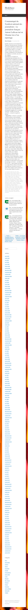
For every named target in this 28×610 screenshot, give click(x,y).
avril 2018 (7, 452)
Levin (9, 181)
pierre (13, 185)
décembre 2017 (8, 460)
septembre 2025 (8, 276)
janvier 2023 (7, 337)
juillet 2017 (7, 470)
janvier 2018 (7, 458)
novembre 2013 (8, 548)
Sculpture (7, 586)
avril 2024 (7, 306)
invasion (19, 178)
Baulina (6, 174)
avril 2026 (7, 262)
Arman (14, 172)
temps (6, 189)
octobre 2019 (7, 415)
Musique (6, 578)
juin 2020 (7, 399)
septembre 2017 (8, 466)
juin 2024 (7, 302)
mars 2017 (7, 478)
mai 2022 (7, 353)
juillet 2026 (7, 258)
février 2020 (7, 407)
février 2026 (7, 266)
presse (15, 185)
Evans (12, 176)
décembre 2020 (8, 387)
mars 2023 (7, 333)
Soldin (9, 188)
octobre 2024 (7, 294)
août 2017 (7, 468)
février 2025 (7, 286)
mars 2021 (7, 381)
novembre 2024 (8, 292)
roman (10, 187)
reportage (7, 187)
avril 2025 (7, 282)
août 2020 (7, 395)
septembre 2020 (8, 393)
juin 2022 (7, 351)
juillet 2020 (7, 397)
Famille (6, 570)
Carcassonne (7, 175)
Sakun (21, 187)
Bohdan (15, 174)
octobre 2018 (7, 439)
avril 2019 (7, 427)
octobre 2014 (7, 530)
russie (16, 187)
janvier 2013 (7, 552)
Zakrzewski (11, 191)
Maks (18, 181)
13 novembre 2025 (15, 41)
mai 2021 (7, 377)
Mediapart (7, 182)
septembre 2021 (8, 369)
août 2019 (7, 419)
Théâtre (6, 592)
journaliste (12, 179)
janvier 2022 (7, 361)
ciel (11, 175)
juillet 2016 (7, 492)
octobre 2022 (7, 343)
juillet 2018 (7, 445)
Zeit (18, 191)
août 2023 (7, 322)
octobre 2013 (7, 550)
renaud (20, 185)
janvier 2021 (7, 385)
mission (10, 182)
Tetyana (12, 189)
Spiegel (16, 188)
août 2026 (7, 256)
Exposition (7, 568)
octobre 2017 (7, 464)
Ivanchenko (7, 179)
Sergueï (6, 188)
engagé (9, 176)
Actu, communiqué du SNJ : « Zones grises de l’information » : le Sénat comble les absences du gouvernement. (16, 203)
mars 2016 (7, 496)
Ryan (19, 187)
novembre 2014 (8, 528)
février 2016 (7, 498)
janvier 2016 (7, 500)
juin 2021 (7, 375)
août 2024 (7, 298)
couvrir (13, 175)
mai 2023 (7, 328)
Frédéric (6, 177)
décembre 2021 (8, 363)
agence (8, 172)
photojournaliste (8, 185)
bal (21, 172)
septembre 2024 (8, 296)
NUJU (11, 183)
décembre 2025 (8, 270)
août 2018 (7, 443)
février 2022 (7, 359)
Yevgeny (17, 190)
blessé (11, 174)
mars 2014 (7, 540)
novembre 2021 (8, 365)
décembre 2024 (8, 290)
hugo (10, 178)
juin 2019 (7, 423)
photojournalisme (14, 184)
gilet (9, 177)
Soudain (13, 188)
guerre (12, 177)
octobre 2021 (7, 367)
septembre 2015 (8, 508)
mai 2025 (7, 280)
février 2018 (7, 456)
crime (16, 175)
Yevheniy (6, 191)
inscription (15, 178)
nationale (18, 182)
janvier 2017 (7, 482)
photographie (7, 184)
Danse (6, 566)
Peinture (6, 582)
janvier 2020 (7, 409)
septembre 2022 (8, 345)
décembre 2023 (8, 314)
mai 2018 (7, 450)
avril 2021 (7, 379)
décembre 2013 (8, 546)
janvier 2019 (7, 433)
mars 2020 (7, 405)
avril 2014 (7, 538)
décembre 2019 (8, 411)
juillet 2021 (7, 373)
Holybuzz (9, 7)
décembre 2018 (8, 435)
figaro (17, 176)
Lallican (17, 180)
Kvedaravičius (13, 180)
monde (14, 182)
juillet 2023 (7, 324)
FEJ (15, 176)
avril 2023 (7, 330)
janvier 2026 (7, 268)
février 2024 (7, 310)
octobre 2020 (7, 391)
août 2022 (7, 347)
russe (13, 187)
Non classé (7, 580)
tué (19, 189)
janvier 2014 (7, 544)
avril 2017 (7, 476)
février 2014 (7, 542)
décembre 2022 (8, 339)
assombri (18, 172)
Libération (12, 181)
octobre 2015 (7, 506)
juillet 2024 (7, 300)
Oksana (14, 183)
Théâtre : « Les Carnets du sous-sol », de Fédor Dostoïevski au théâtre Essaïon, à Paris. (20, 238)
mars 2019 (7, 429)
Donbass (20, 175)
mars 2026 (7, 264)
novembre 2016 (8, 486)
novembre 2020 (8, 389)
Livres (6, 576)
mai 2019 (7, 425)
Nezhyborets (7, 183)
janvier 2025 (7, 288)
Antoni (11, 172)
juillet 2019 (7, 421)
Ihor (12, 178)
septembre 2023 (8, 320)
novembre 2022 (8, 341)
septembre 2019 (8, 417)
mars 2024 (7, 308)
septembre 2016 (8, 490)
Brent (18, 174)
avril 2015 (7, 518)
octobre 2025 (7, 274)
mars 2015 (7, 520)
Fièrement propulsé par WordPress (12, 600)
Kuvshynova (7, 180)
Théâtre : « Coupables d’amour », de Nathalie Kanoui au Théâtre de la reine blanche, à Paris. (9, 238)
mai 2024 (7, 304)
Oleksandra (19, 183)
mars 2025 (7, 284)
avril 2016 (7, 494)
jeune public (7, 574)
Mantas (21, 181)
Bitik (9, 174)
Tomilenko (16, 189)
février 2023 (7, 335)
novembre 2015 (8, 504)
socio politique (8, 588)
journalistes (16, 179)
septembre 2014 (8, 532)
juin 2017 (7, 472)
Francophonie (8, 572)
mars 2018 (7, 454)
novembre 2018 (8, 437)
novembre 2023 (8, 316)
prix (18, 185)
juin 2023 (7, 326)
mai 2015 (7, 516)
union (9, 190)
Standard (20, 188)
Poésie (6, 584)
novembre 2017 (8, 462)
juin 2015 (7, 514)
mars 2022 (7, 357)
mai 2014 (7, 536)
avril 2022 (7, 355)
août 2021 (7, 371)
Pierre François (8, 41)
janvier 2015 (7, 524)
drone (6, 176)
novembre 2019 (8, 413)
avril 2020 (7, 403)
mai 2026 (7, 260)
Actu (15, 171)
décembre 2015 (8, 502)
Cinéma (6, 564)
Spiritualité (7, 590)
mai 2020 (7, 401)
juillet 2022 (7, 349)
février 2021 (7, 383)
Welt (14, 190)
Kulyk (20, 179)
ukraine (6, 190)
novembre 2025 (8, 272)
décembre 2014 (8, 526)
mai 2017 (7, 474)
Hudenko (7, 178)
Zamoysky (16, 191)
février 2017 (7, 480)
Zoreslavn (7, 192)
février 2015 (7, 522)
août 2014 (7, 534)
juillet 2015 (7, 512)
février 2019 (7, 431)
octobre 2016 (7, 488)
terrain (9, 189)
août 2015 (7, 510)
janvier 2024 (7, 312)
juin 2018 (7, 448)
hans (15, 177)
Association (7, 562)
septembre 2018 (8, 441)
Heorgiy (17, 177)
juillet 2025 (7, 278)
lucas (16, 181)
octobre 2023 (7, 318)
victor (12, 190)
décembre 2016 (8, 484)
